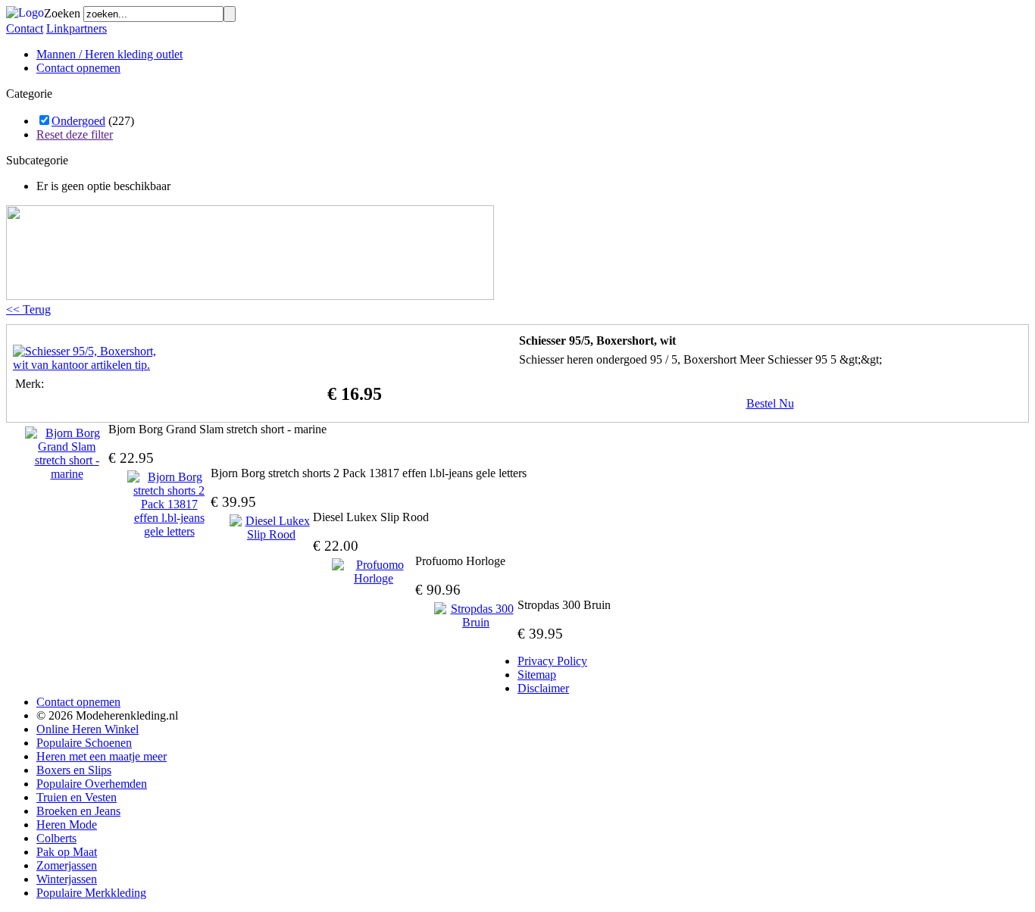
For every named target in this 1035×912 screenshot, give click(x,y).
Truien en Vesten (76, 797)
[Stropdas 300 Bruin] (476, 615)
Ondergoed (78, 120)
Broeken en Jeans (78, 810)
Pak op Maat (66, 851)
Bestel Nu (770, 403)
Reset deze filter (74, 134)
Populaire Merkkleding (91, 892)
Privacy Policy (552, 660)
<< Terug (28, 309)
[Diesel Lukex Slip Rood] (271, 528)
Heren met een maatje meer (101, 756)
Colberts (56, 838)
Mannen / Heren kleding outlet (109, 54)
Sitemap (537, 674)
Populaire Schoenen (84, 742)
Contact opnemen (78, 67)
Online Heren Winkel (87, 729)
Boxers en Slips (73, 770)
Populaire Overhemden (91, 783)
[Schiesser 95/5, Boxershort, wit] (88, 364)
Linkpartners (76, 28)
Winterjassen (66, 879)
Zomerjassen (66, 865)
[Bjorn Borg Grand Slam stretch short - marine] (66, 453)
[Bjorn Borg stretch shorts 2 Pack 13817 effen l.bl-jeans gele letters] (169, 504)
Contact (24, 28)
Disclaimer (543, 688)
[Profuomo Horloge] (373, 572)
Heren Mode (66, 824)
